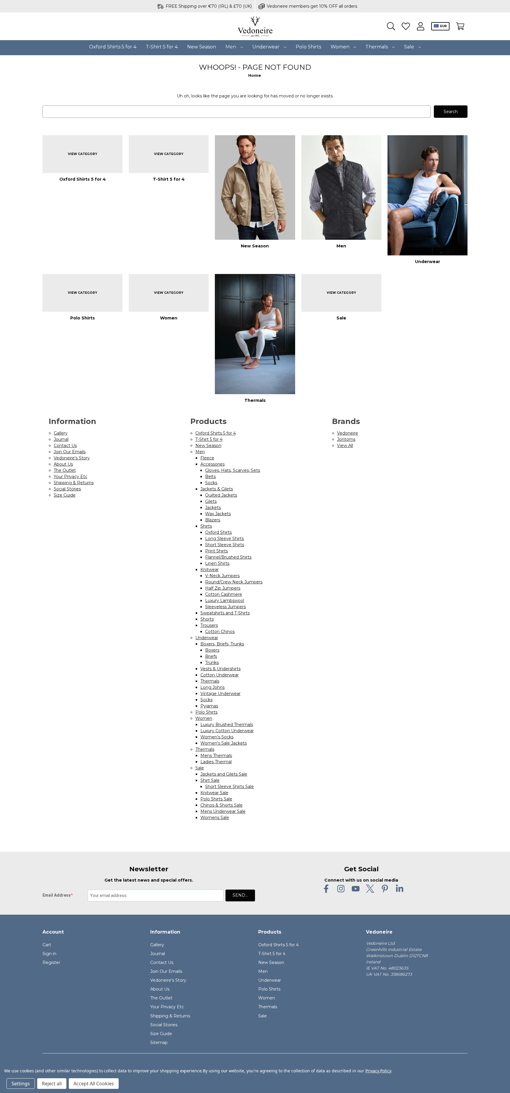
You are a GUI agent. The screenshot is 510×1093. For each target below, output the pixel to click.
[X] (370, 889)
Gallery (61, 433)
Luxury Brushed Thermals (226, 724)
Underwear (266, 47)
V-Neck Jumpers (222, 575)
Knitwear (209, 569)
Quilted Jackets (221, 495)
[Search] (391, 26)
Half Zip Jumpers (222, 588)
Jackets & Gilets (216, 489)
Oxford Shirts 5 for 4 (112, 47)
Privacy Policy (378, 1071)
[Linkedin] (399, 889)
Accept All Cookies (93, 1083)
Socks (211, 482)
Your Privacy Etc (70, 476)
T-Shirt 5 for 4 (162, 47)
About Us (63, 464)
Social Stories (67, 489)
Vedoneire (347, 433)
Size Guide (65, 495)
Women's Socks (216, 737)
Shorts (207, 619)
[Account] (420, 26)
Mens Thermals (216, 755)
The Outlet (65, 470)
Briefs (211, 656)
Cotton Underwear (219, 675)
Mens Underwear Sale (223, 811)
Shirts (206, 526)
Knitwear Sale (214, 792)
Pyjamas (209, 706)
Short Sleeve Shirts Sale (229, 786)
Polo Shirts (308, 47)
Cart (46, 944)
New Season (201, 47)
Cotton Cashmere (223, 594)
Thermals (377, 47)
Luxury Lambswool (224, 600)
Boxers (212, 650)
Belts (210, 476)
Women (341, 47)
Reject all (52, 1083)
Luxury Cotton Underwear (227, 730)
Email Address (56, 895)
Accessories (212, 464)
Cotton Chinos (220, 631)
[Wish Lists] (405, 26)
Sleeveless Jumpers (225, 606)
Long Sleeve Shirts (224, 538)
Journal (61, 439)
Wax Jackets (218, 513)
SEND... (240, 895)
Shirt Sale (210, 780)
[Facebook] (326, 889)
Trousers (209, 625)
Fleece (207, 458)
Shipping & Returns (74, 482)
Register (51, 962)
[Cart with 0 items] (460, 26)
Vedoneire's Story (72, 458)
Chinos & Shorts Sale (221, 805)
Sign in (49, 953)
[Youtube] (356, 889)
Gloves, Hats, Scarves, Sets (232, 470)
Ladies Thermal (216, 761)
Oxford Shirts (218, 532)
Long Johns (212, 687)
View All (345, 445)
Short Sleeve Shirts (224, 544)
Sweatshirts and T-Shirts (225, 613)
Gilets (211, 501)
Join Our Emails (70, 451)
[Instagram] (341, 889)
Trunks (212, 662)
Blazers (212, 520)
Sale (409, 47)
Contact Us (65, 445)
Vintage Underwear (220, 693)
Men (231, 47)
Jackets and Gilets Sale (223, 774)
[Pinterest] (385, 889)
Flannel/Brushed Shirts (228, 557)
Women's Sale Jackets (223, 743)
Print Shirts (216, 551)
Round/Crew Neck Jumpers (233, 582)
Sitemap (159, 1042)
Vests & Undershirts (220, 668)
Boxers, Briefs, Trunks (222, 644)
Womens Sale (214, 817)
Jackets (213, 507)
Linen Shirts (217, 563)
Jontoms (346, 439)
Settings (21, 1083)
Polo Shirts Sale (216, 799)
